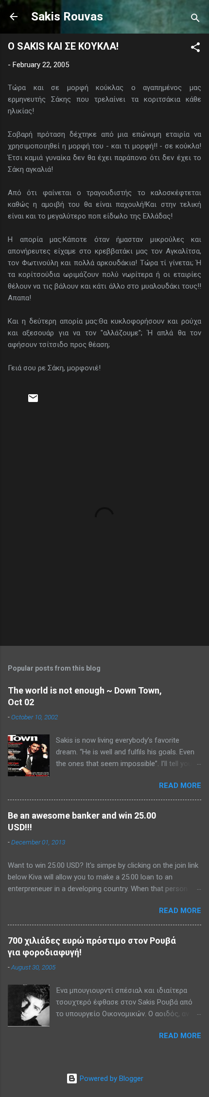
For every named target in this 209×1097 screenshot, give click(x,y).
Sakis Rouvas (67, 16)
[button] (195, 48)
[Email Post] (33, 401)
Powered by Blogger (110, 1078)
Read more (180, 785)
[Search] (195, 20)
